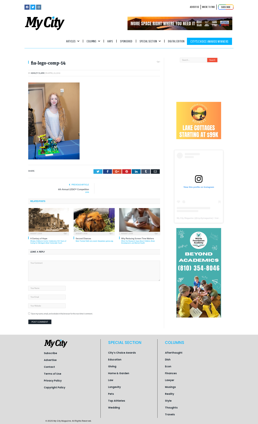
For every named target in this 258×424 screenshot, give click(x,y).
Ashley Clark (37, 73)
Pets (111, 394)
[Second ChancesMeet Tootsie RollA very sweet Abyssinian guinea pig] (94, 221)
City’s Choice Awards (122, 353)
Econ (168, 366)
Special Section (148, 41)
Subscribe (50, 353)
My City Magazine (185, 218)
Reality (169, 394)
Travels (170, 414)
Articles (71, 41)
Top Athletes (116, 401)
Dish (168, 359)
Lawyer (169, 380)
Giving (112, 366)
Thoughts (171, 407)
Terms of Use (52, 374)
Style (168, 401)
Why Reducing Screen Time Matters (138, 240)
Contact (49, 367)
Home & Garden (118, 373)
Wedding (114, 407)
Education (114, 359)
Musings (170, 387)
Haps (110, 41)
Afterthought (173, 353)
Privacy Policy (53, 380)
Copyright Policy (54, 387)
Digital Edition (176, 41)
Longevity (114, 387)
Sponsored (126, 41)
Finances (171, 373)
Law (110, 380)
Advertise (50, 360)
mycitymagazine (204, 218)
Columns (91, 41)
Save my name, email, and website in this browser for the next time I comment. (62, 314)
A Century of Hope (48, 240)
